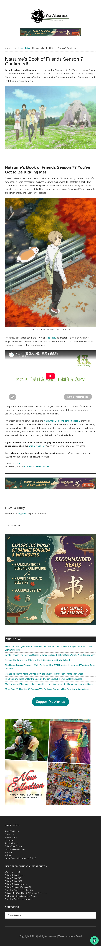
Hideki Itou (51, 337)
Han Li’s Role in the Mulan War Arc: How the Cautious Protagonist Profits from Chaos (44, 674)
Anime (17, 463)
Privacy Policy (11, 837)
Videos (8, 855)
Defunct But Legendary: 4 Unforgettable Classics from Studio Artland (37, 660)
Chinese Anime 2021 (13, 878)
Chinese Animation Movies (16, 884)
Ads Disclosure (11, 843)
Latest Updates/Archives (15, 849)
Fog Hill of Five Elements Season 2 (19, 899)
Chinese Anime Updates (14, 875)
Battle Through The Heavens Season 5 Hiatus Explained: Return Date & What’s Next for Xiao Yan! (50, 655)
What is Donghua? (12, 872)
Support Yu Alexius (50, 702)
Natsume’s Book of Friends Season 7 (62, 420)
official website (36, 446)
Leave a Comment (42, 466)
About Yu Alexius (12, 831)
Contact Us (9, 834)
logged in (22, 513)
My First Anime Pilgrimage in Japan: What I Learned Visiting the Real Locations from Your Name (49, 684)
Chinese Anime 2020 (13, 881)
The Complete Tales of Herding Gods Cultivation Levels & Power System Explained (43, 679)
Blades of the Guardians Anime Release (21, 896)
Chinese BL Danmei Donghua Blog (19, 887)
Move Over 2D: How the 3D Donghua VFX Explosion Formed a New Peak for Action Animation (48, 689)
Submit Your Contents (14, 846)
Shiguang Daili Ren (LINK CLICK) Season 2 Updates (26, 893)
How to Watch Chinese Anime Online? (20, 858)
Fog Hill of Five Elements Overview (19, 890)
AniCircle (8, 852)
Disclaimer (9, 840)
